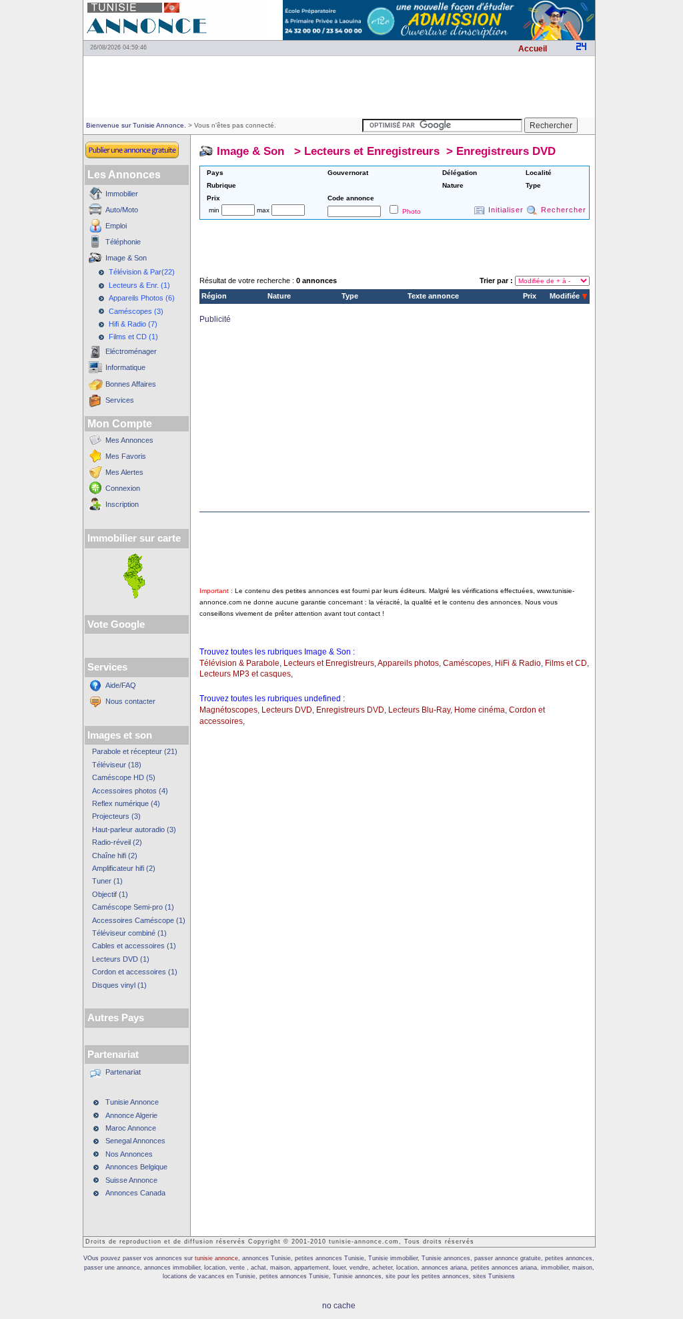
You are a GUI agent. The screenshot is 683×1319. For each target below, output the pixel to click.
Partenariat (123, 1072)
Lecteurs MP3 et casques (245, 674)
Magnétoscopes (228, 710)
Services (119, 400)
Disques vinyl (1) (119, 985)
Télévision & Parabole (239, 663)
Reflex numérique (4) (126, 803)
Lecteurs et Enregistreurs (372, 151)
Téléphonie (123, 242)
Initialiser (506, 210)
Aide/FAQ (120, 685)
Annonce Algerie (131, 1115)
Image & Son (126, 258)
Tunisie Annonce (132, 1102)
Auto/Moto (121, 210)
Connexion (122, 488)
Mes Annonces (129, 440)
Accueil (532, 48)
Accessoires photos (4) (130, 791)
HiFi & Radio (518, 663)
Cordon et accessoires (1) (134, 972)
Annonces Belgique (136, 1167)
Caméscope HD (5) (123, 777)
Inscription (122, 504)
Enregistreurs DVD (506, 151)
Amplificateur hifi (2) (123, 868)
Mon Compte (119, 423)
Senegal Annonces (135, 1141)
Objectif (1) (110, 894)
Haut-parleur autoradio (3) (134, 829)
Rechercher (563, 210)
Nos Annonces (129, 1154)
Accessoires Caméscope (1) (138, 920)
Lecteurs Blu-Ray (419, 710)
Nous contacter (130, 701)
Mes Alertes (124, 472)
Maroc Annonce (130, 1128)
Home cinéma (479, 710)
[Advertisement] (339, 87)
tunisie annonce (216, 1258)
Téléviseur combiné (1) (129, 933)
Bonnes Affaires (130, 384)
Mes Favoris (125, 456)
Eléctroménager (131, 351)
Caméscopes (467, 663)
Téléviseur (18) (116, 765)
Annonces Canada (135, 1193)
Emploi (116, 226)
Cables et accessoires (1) (134, 946)
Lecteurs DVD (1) (120, 959)
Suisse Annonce (131, 1180)
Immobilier (121, 194)
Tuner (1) (107, 881)
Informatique (125, 367)
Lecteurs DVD (286, 710)
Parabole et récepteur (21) (134, 751)
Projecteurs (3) (116, 816)
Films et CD (566, 663)
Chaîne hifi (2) (114, 856)
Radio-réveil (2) (117, 842)
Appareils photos (408, 663)
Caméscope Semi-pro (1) (133, 907)
